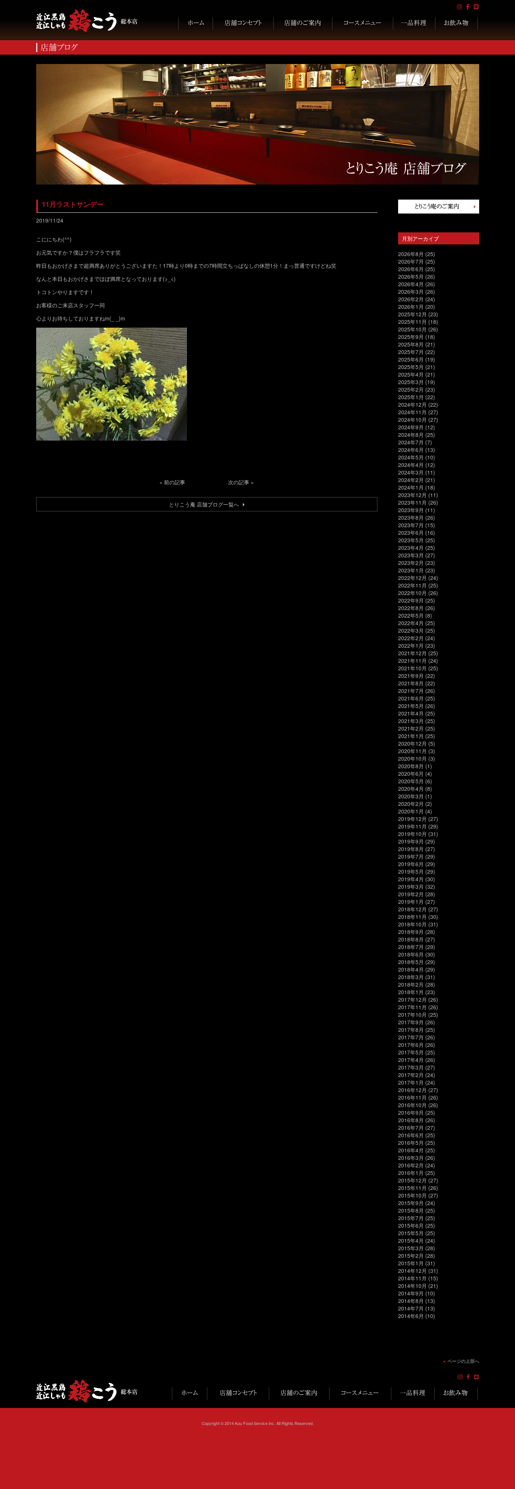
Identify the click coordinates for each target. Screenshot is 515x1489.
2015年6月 (411, 1225)
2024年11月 (412, 412)
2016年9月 (411, 1112)
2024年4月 (411, 464)
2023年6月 (411, 532)
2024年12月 (412, 404)
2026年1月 (411, 306)
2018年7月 (411, 946)
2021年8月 (411, 683)
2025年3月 (411, 382)
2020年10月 (412, 758)
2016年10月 (412, 1105)
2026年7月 (411, 261)
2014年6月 (411, 1316)
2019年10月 (412, 834)
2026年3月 (411, 291)
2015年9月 (411, 1203)
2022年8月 (411, 608)
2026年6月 (411, 269)
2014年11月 (412, 1278)
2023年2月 (411, 562)
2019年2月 (411, 894)
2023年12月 (412, 495)
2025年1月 (411, 397)
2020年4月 (411, 788)
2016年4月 (411, 1150)
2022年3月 (411, 630)
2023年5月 (411, 540)
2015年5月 (411, 1233)
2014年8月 (411, 1300)
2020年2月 (411, 803)
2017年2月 (411, 1075)
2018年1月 (411, 992)
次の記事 (238, 482)
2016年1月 (411, 1172)
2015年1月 (411, 1263)
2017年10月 (412, 1014)
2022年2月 (411, 638)
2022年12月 (412, 577)
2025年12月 (412, 314)
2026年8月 (411, 254)
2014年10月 (412, 1285)
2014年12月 (412, 1270)
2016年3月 (411, 1157)
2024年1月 (411, 487)
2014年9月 (411, 1293)
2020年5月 (411, 781)
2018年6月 (411, 954)
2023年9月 (411, 510)
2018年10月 (412, 924)
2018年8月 (411, 939)
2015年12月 (412, 1180)
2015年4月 (411, 1240)
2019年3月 (411, 886)
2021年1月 (411, 736)
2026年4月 (411, 284)
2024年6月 (411, 449)
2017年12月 (412, 999)
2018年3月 (411, 977)
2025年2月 (411, 389)
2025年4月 (411, 374)
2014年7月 (411, 1308)
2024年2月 (411, 480)
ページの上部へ (463, 1361)
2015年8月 (411, 1210)
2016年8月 (411, 1120)
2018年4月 (411, 969)
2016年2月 (411, 1165)
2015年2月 (411, 1255)
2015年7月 (411, 1218)
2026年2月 (411, 299)
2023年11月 (412, 502)
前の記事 (174, 482)
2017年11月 (412, 1007)
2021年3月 (411, 721)
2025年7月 (411, 351)
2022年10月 (412, 593)
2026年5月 (411, 276)
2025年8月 (411, 344)
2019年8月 (411, 849)
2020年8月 (411, 766)
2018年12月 (412, 909)
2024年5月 (411, 457)
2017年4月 (411, 1059)
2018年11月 (412, 916)
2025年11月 (412, 321)
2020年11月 (412, 751)
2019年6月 (411, 864)
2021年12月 (412, 653)
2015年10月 (412, 1195)
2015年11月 (412, 1188)
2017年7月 (411, 1037)
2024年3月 (411, 472)
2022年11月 (412, 585)
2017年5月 (411, 1052)
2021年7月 (411, 690)
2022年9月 (411, 600)
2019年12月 (412, 818)
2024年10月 (412, 419)
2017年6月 (411, 1044)
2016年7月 (411, 1127)
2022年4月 (411, 623)
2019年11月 (412, 826)
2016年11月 (412, 1097)
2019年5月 (411, 871)
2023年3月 (411, 555)
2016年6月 (411, 1135)
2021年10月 (412, 668)
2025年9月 (411, 336)
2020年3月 (411, 796)
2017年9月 (411, 1022)
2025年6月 (411, 359)
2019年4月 (411, 879)
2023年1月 (411, 570)
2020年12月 (412, 743)
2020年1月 (411, 811)
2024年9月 (411, 427)
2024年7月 (411, 442)
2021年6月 (411, 698)
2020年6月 (411, 773)
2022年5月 (411, 615)
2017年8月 (411, 1029)
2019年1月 (411, 901)
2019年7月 (411, 856)
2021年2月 (411, 728)
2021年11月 (412, 660)
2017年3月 (411, 1067)
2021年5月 (411, 705)
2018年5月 (411, 962)
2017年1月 (411, 1082)
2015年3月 (411, 1248)
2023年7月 (411, 525)
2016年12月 (412, 1090)
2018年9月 (411, 931)
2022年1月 (411, 645)
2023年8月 (411, 517)
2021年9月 (411, 675)
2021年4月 (411, 713)
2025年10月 (412, 329)
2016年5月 (411, 1142)
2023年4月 (411, 547)
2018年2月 (411, 984)
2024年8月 (411, 434)
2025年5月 (411, 367)
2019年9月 (411, 841)
